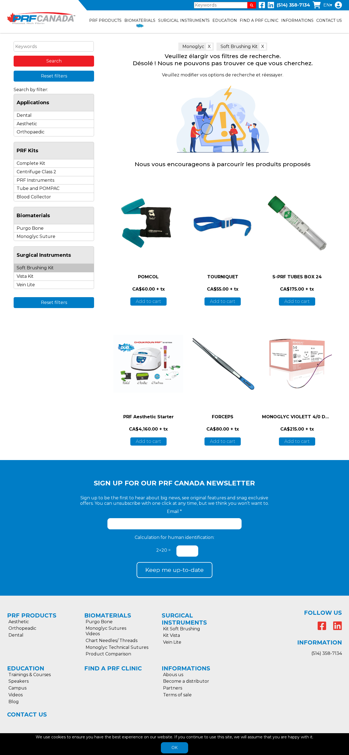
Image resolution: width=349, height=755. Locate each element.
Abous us (173, 674)
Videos (93, 633)
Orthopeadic (22, 628)
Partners (172, 688)
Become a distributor (186, 681)
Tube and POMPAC (38, 188)
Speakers (18, 681)
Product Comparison (108, 653)
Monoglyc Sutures (106, 628)
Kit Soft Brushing (181, 628)
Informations (297, 20)
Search (54, 61)
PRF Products (105, 20)
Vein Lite (26, 284)
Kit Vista (171, 635)
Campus (17, 688)
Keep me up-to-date (174, 569)
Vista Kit (25, 276)
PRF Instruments (35, 180)
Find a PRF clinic (259, 20)
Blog (13, 701)
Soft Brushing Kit (239, 46)
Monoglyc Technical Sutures (117, 647)
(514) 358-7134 (293, 5)
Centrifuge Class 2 (36, 171)
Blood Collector (34, 196)
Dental (24, 115)
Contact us (329, 20)
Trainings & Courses (29, 674)
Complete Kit (31, 163)
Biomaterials (139, 20)
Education (224, 20)
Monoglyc (193, 46)
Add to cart (148, 301)
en (326, 5)
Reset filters (54, 76)
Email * (174, 511)
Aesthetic (27, 123)
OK (174, 747)
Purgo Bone (30, 228)
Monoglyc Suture (36, 236)
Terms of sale (177, 694)
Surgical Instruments (184, 20)
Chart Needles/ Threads (111, 640)
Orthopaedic (30, 132)
